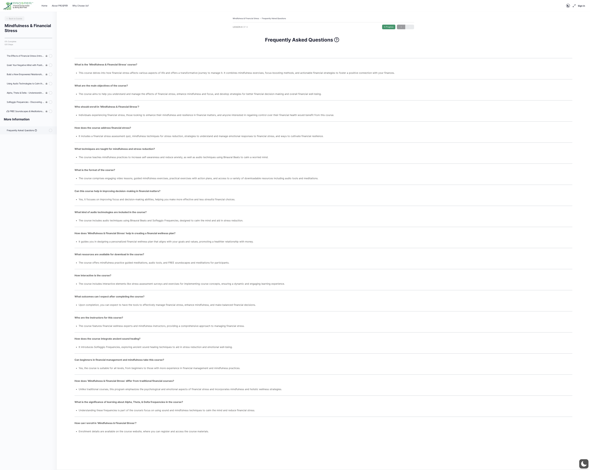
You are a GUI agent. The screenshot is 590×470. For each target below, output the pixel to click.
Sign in (581, 5)
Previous (401, 27)
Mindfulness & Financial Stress (246, 18)
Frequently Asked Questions (274, 18)
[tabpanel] (323, 242)
